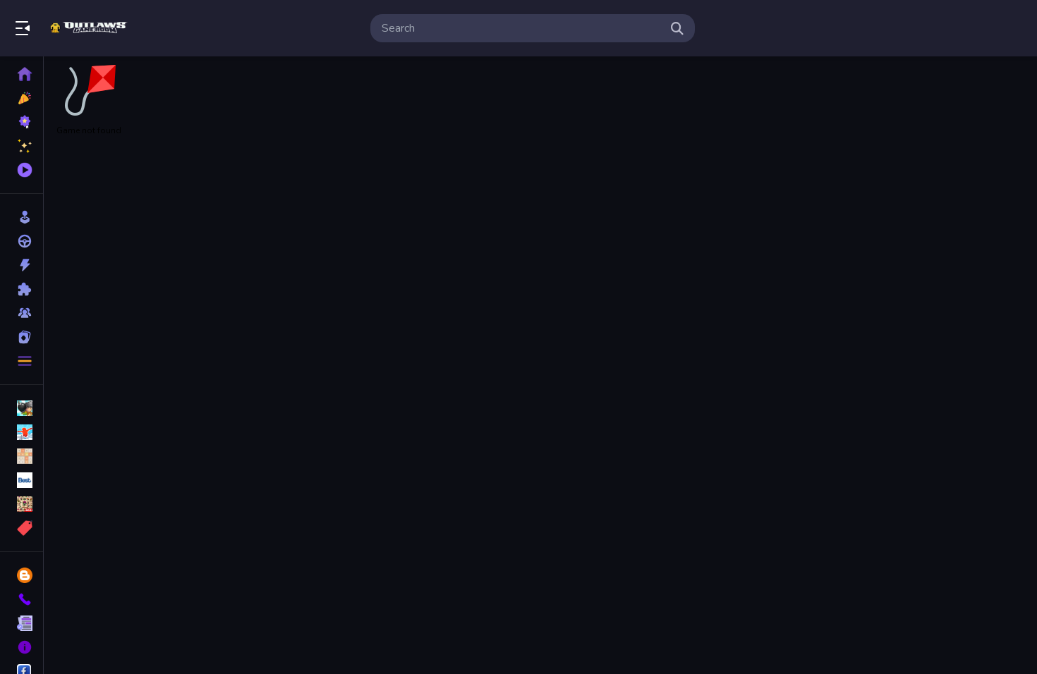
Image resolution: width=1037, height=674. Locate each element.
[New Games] (21, 98)
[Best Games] (21, 122)
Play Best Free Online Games (90, 28)
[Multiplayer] (21, 313)
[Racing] (21, 241)
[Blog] (21, 575)
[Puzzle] (21, 289)
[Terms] (21, 623)
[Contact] (21, 599)
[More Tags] (21, 528)
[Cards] (21, 337)
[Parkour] (21, 432)
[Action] (21, 265)
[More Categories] (21, 361)
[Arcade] (21, 217)
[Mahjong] (21, 504)
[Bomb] (21, 408)
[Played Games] (21, 170)
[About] (21, 647)
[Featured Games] (21, 146)
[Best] (21, 480)
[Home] (21, 74)
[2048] (21, 456)
